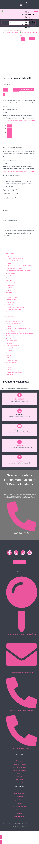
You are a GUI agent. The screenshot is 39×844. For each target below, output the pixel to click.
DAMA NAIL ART (12, 32)
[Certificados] (19, 442)
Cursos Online (30, 22)
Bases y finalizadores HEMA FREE (20, 328)
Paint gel (9, 343)
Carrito (19, 776)
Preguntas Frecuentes (19, 800)
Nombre (6, 211)
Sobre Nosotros (27, 26)
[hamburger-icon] (36, 11)
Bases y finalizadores (13, 324)
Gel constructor (11, 341)
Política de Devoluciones (19, 767)
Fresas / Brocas (11, 360)
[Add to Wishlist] (4, 94)
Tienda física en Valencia (19, 806)
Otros (20, 30)
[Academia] (19, 457)
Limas (8, 358)
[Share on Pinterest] (9, 136)
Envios (19, 773)
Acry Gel (9, 338)
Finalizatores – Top (15, 331)
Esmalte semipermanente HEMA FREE (19, 333)
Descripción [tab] (7, 147)
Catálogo (19, 813)
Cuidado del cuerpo (15, 372)
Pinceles (9, 355)
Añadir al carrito (26, 89)
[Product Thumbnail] (32, 38)
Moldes (8, 353)
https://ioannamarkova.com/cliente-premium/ (19, 120)
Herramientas (11, 362)
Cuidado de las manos (16, 370)
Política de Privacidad (19, 764)
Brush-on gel (10, 336)
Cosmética (9, 367)
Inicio (27, 12)
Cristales (11, 348)
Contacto (19, 803)
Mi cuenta (19, 779)
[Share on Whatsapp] (9, 132)
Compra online (30, 14)
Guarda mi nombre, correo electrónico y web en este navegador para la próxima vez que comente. (19, 233)
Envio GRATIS (19, 399)
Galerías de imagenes (19, 793)
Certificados (19, 445)
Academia (19, 461)
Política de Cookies (19, 770)
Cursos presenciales (28, 18)
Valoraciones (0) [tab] (16, 147)
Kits (7, 319)
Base (10, 326)
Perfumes (9, 375)
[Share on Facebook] (9, 125)
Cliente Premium (19, 816)
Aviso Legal (19, 761)
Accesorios (10, 365)
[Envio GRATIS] (19, 395)
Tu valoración (9, 198)
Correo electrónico (10, 221)
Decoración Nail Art (13, 345)
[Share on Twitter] (9, 129)
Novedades (13, 30)
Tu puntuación (10, 190)
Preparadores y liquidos (14, 321)
